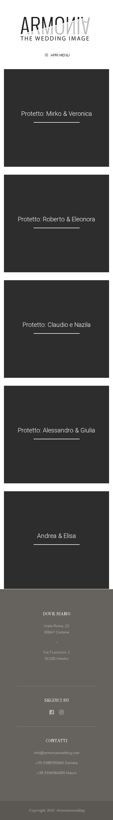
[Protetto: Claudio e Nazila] (56, 329)
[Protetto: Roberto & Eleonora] (56, 223)
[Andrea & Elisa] (56, 540)
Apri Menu (59, 55)
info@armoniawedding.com (56, 752)
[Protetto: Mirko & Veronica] (56, 118)
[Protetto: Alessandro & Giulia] (56, 434)
